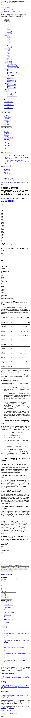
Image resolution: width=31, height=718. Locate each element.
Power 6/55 (7, 170)
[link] (4, 176)
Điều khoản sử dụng (12, 710)
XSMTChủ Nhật (14, 199)
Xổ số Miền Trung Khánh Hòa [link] (12, 180)
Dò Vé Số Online (6, 574)
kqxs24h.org (13, 700)
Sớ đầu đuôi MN (11, 81)
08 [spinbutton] (1, 585)
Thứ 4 (8, 26)
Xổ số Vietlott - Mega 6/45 (9, 685)
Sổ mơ (16, 16)
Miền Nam (3, 11)
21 (4, 569)
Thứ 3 (8, 24)
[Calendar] (2, 590)
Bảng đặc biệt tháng (12, 72)
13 (13, 567)
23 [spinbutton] (1, 582)
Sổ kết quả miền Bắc (12, 64)
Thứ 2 (8, 23)
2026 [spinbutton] (2, 588)
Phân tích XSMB (11, 85)
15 (18, 567)
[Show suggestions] (2, 595)
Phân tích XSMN (11, 88)
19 (28, 567)
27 (4, 565)
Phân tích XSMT (11, 86)
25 (14, 569)
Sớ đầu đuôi (4, 16)
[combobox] (8, 593)
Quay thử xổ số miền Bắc (8, 695)
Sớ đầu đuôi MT (11, 80)
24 (11, 569)
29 (9, 565)
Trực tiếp (9, 33)
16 (20, 567)
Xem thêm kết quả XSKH (7, 298)
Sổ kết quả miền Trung (13, 66)
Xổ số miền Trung (16, 677)
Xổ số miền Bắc (6, 677)
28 (6, 565)
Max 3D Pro (7, 173)
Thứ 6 (8, 29)
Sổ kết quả (17, 14)
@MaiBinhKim (13, 713)
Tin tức (21, 16)
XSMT (7, 14)
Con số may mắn (11, 94)
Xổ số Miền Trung (9, 178)
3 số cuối (16, 245)
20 (1, 569)
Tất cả (4, 245)
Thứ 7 (8, 30)
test (1, 716)
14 (15, 567)
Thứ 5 (8, 27)
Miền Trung (9, 11)
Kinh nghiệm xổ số (12, 93)
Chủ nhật (9, 32)
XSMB (2, 14)
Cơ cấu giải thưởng (12, 96)
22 (6, 569)
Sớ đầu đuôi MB (11, 78)
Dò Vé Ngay (4, 597)
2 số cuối (9, 245)
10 (5, 567)
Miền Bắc (15, 11)
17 (23, 567)
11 (8, 567)
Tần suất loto (10, 75)
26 (1, 565)
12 (10, 567)
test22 (3, 716)
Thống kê (23, 14)
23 (9, 569)
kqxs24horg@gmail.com (7, 708)
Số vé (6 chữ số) (5, 577)
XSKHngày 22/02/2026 (14, 200)
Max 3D (6, 172)
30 (11, 565)
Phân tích (11, 16)
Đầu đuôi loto (10, 73)
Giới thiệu (3, 710)
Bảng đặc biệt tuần (12, 70)
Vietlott (19, 11)
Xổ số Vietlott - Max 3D (10, 687)
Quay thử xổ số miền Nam (12, 697)
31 (14, 565)
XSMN (11, 14)
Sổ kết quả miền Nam (13, 67)
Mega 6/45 (7, 169)
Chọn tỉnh (3, 591)
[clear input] (17, 579)
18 (25, 567)
